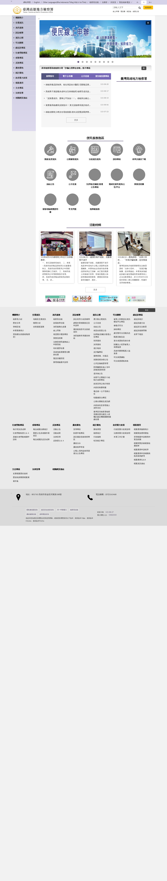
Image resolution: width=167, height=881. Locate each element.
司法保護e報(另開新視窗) (112, 62)
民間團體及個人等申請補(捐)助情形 (102, 368)
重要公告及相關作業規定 (41, 434)
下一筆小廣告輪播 (148, 299)
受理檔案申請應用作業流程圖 (142, 438)
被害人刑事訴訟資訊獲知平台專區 (122, 320)
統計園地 (19, 73)
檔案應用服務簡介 (141, 429)
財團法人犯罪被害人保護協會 (122, 346)
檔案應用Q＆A (140, 460)
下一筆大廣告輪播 (150, 39)
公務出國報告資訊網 (102, 401)
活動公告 (57, 429)
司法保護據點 (119, 357)
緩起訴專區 (20, 48)
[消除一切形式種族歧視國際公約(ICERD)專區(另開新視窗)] (136, 298)
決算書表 (97, 344)
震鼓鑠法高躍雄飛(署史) (21, 335)
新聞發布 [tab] (50, 76)
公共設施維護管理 (101, 363)
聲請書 (123, 11)
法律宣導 (19, 93)
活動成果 (57, 433)
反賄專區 (19, 63)
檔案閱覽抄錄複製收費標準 (142, 444)
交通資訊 (19, 23)
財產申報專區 (78, 433)
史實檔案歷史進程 (20, 474)
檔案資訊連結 (139, 464)
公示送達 (97, 323)
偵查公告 (136, 11)
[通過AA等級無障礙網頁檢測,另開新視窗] (104, 511)
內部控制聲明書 (100, 387)
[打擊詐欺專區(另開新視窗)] (95, 39)
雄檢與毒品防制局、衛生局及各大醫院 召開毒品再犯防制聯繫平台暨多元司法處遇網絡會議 (69, 85)
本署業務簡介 (18, 331)
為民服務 (19, 28)
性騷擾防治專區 (100, 398)
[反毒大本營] (55, 298)
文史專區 (19, 88)
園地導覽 (97, 429)
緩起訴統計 (138, 319)
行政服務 (97, 437)
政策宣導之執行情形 (102, 384)
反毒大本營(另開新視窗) (91, 62)
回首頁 (113, 2)
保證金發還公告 (100, 331)
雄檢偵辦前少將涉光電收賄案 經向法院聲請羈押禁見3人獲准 (69, 112)
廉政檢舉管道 (78, 447)
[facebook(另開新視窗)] (120, 511)
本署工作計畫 (119, 437)
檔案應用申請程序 (141, 450)
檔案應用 (19, 83)
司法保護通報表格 (121, 361)
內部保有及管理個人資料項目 (102, 406)
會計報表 (97, 348)
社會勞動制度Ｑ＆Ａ (21, 433)
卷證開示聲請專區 (60, 334)
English (37, 2)
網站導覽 (27, 2)
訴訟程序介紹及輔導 (81, 319)
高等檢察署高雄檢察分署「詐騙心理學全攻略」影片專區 (65, 68)
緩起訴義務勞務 (140, 331)
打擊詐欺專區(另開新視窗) (83, 62)
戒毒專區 (19, 58)
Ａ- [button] (137, 2)
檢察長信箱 (94, 2)
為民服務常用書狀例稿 (81, 337)
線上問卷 (57, 331)
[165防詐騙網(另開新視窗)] (82, 298)
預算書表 (97, 341)
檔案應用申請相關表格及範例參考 (142, 455)
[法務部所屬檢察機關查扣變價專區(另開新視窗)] (109, 298)
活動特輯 (95, 225)
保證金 (129, 11)
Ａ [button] (144, 2)
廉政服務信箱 (31, 514)
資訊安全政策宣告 (47, 510)
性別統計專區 (99, 441)
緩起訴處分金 (139, 323)
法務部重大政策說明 (122, 433)
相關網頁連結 (21, 98)
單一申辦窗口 (62, 510)
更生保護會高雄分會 (122, 341)
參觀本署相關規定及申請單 (81, 324)
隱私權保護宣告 (32, 510)
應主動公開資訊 (100, 319)
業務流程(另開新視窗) (95, 62)
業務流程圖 (57, 338)
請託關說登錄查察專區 (81, 438)
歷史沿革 (16, 323)
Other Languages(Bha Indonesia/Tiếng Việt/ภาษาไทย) (64, 2)
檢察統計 (97, 433)
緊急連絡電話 (124, 2)
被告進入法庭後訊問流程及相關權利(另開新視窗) (104, 62)
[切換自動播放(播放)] (148, 23)
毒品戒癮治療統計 (40, 429)
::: (38, 18)
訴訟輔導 (19, 33)
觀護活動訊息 (119, 337)
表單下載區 (138, 334)
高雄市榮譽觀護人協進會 (122, 352)
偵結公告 (97, 327)
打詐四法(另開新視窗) (87, 62)
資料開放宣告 (44, 514)
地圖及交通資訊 (39, 319)
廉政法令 (77, 443)
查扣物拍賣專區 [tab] (102, 76)
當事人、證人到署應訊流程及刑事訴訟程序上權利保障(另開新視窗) (100, 62)
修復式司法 (118, 326)
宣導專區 (77, 429)
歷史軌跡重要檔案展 (21, 477)
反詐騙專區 (98, 352)
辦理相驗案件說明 (60, 362)
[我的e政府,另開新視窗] (114, 511)
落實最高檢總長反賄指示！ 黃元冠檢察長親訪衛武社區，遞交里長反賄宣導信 (69, 105)
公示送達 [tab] (85, 76)
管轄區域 (16, 327)
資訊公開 (19, 38)
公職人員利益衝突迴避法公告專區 (81, 452)
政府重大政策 (21, 78)
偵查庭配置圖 (38, 327)
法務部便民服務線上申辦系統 (61, 343)
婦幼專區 (117, 329)
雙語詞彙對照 (58, 358)
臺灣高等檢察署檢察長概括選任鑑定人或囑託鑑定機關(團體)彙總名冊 (102, 415)
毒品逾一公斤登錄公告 (102, 392)
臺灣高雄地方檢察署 (134, 78)
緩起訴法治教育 (140, 327)
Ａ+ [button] (150, 2)
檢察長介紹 (17, 319)
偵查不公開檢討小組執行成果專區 (102, 379)
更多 (76, 120)
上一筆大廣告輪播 (40, 39)
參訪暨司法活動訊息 (122, 333)
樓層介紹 (36, 323)
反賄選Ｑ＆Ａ (58, 441)
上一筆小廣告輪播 (42, 299)
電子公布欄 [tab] (67, 76)
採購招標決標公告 (101, 360)
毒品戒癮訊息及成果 (41, 439)
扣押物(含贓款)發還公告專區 (102, 335)
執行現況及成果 (19, 429)
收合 (146, 310)
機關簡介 (19, 18)
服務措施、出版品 (101, 356)
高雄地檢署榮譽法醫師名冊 (61, 353)
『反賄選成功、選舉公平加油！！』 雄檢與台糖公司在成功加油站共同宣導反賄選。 (69, 98)
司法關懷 (19, 43)
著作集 (15, 481)
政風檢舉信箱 (58, 323)
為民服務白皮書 (59, 327)
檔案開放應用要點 (141, 433)
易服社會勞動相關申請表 (21, 438)
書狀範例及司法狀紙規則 (81, 330)
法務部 (104, 2)
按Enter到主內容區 (9, 2)
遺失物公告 (98, 374)
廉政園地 (19, 68)
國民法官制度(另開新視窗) (108, 62)
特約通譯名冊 (58, 348)
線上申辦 (116, 11)
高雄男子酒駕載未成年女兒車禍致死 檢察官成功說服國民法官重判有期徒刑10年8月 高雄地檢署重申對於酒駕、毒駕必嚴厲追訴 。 (69, 92)
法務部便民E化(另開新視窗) (78, 62)
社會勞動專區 (21, 53)
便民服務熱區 (95, 138)
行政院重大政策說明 (122, 429)
